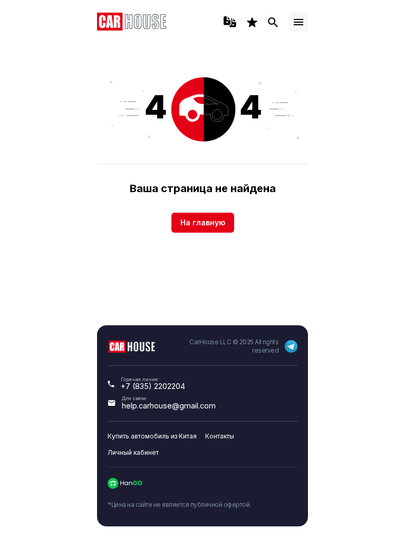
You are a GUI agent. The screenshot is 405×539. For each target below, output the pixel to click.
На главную (202, 222)
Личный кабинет (133, 452)
